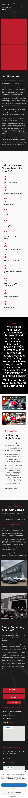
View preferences (14, 792)
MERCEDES (17, 524)
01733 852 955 (11, 762)
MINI (11, 524)
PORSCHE (4, 524)
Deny (14, 789)
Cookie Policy (13, 796)
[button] (26, 772)
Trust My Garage (13, 532)
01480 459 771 (11, 722)
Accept (14, 785)
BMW (8, 524)
